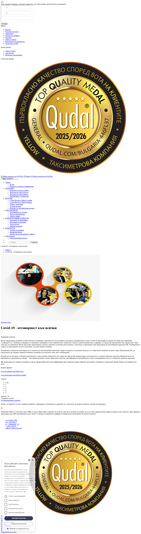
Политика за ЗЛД (11, 43)
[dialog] (18, 494)
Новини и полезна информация (21, 186)
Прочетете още (20, 491)
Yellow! (8, 182)
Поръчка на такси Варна (19, 194)
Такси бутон (14, 224)
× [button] (32, 460)
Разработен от (6, 532)
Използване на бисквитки (15, 42)
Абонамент (9, 34)
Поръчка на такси (12, 32)
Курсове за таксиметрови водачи (22, 208)
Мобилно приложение (13, 55)
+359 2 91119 (10, 426)
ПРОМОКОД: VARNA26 (19, 196)
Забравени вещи (16, 232)
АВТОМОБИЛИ (11, 210)
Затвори (4, 24)
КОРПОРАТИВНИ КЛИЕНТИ (17, 218)
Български (23, 238)
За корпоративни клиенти (10, 400)
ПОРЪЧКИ (9, 188)
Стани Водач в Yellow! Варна (21, 202)
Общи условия (10, 40)
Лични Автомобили (17, 214)
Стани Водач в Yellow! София (21, 200)
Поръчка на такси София (19, 190)
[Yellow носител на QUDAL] (12, 176)
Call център (9, 53)
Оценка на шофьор (12, 36)
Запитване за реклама (18, 222)
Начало (8, 30)
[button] (4, 322)
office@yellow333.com (13, 428)
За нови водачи (15, 206)
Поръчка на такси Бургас (19, 192)
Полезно (8, 38)
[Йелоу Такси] (27, 176)
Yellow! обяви (15, 216)
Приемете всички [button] (19, 518)
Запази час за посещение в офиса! (22, 234)
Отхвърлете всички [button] (19, 524)
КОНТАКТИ (10, 228)
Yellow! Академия (16, 204)
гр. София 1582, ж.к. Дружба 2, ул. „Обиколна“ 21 (12, 422)
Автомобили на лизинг (18, 212)
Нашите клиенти (16, 226)
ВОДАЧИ (8, 198)
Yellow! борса (10, 51)
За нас (12, 184)
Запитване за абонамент (19, 220)
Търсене (34, 242)
